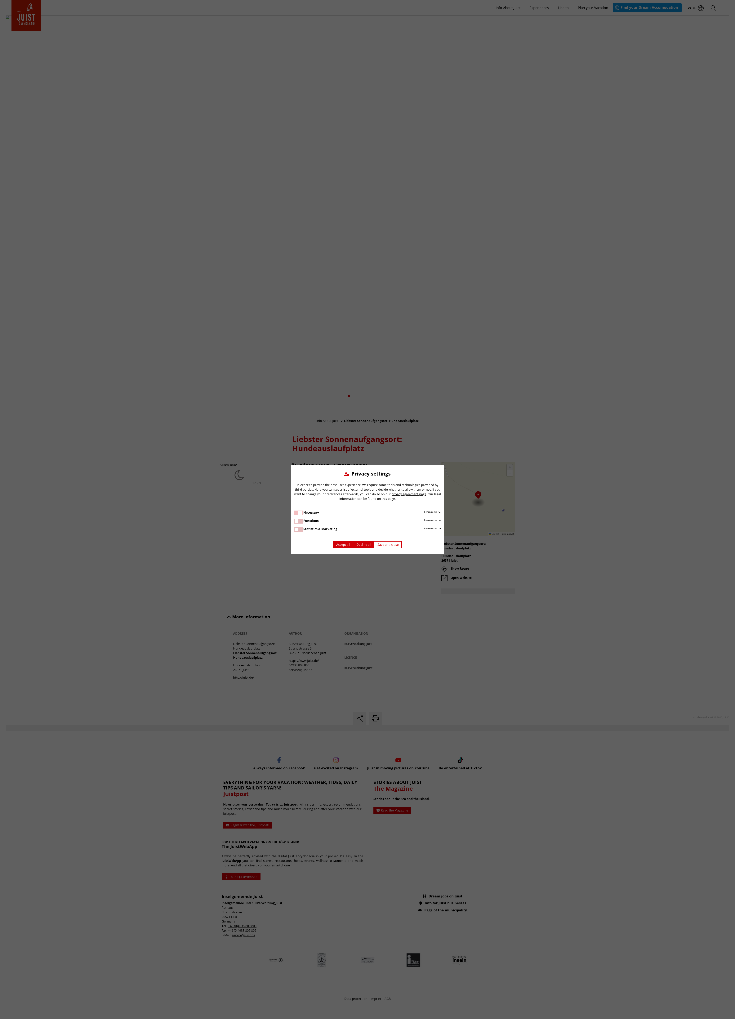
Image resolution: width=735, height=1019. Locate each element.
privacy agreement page (408, 494)
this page (388, 499)
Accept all (343, 545)
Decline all (363, 545)
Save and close (388, 545)
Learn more (431, 512)
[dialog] (367, 509)
